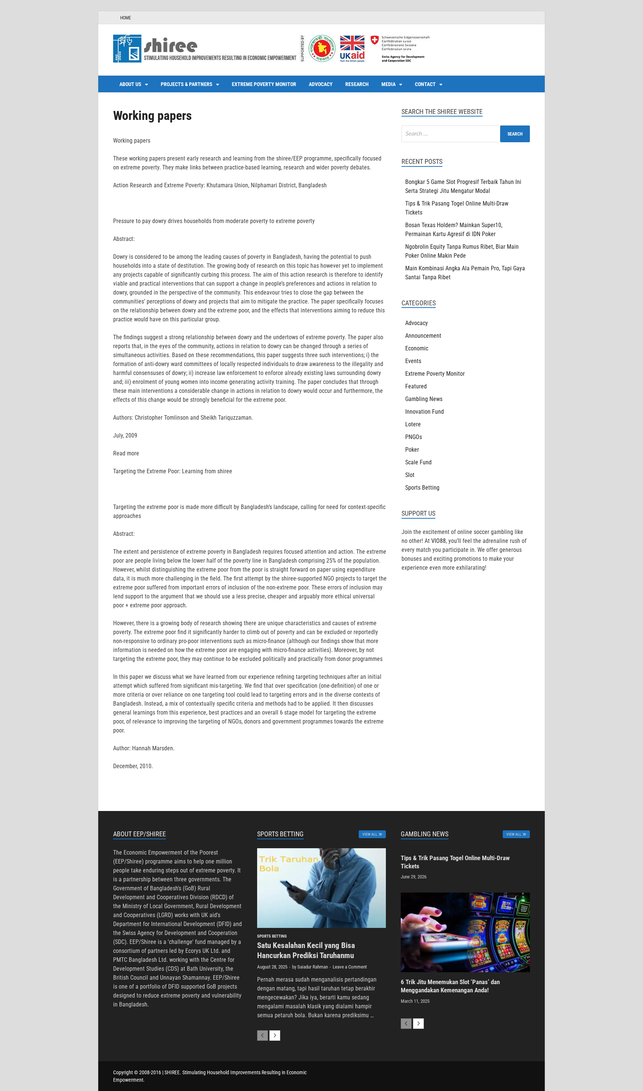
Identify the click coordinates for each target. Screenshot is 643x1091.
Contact (425, 84)
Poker (412, 449)
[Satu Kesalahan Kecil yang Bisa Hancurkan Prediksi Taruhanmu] (321, 888)
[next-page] (274, 1035)
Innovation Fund (424, 411)
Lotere (413, 424)
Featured (416, 386)
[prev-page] (262, 1035)
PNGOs (413, 436)
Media (388, 84)
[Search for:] (466, 133)
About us (130, 84)
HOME (125, 17)
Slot (410, 474)
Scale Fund (418, 462)
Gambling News (423, 399)
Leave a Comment (350, 967)
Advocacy (321, 84)
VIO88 (438, 540)
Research (357, 84)
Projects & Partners (186, 84)
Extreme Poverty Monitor (264, 84)
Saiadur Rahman (312, 967)
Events (413, 361)
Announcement (423, 335)
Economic (416, 348)
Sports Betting (422, 487)
